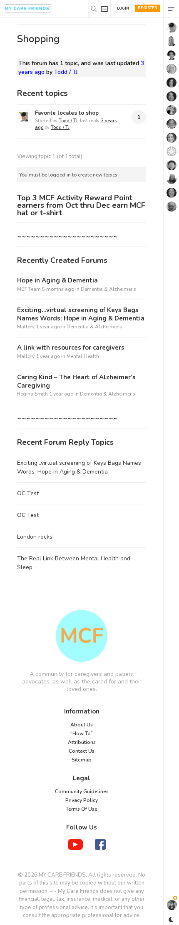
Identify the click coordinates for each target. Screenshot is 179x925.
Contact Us (81, 751)
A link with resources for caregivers (70, 348)
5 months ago (58, 289)
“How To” (81, 733)
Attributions (82, 742)
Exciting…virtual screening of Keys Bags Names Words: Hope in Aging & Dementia (80, 314)
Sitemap (82, 759)
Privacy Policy (81, 800)
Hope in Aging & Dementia (57, 281)
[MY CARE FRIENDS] (81, 636)
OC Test (28, 493)
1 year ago (48, 326)
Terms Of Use (81, 809)
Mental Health (83, 356)
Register (147, 7)
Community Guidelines (82, 791)
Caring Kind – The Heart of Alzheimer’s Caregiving (76, 381)
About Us (81, 724)
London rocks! (35, 537)
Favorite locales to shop (67, 113)
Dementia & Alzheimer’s (108, 289)
